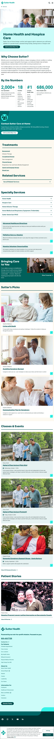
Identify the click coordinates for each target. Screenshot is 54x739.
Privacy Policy (11, 737)
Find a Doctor (4, 649)
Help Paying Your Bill (6, 662)
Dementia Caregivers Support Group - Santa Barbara (22, 558)
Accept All (48, 734)
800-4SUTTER (6, 638)
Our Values (4, 681)
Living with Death (9, 326)
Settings (48, 730)
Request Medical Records (7, 659)
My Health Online (5, 654)
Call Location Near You (11, 47)
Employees (4, 687)
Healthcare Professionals (7, 690)
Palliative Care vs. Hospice (13, 235)
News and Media (6, 692)
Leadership (4, 679)
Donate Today (7, 703)
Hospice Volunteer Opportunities (15, 246)
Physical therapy (7, 162)
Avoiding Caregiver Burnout (13, 369)
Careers (3, 676)
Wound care (5, 170)
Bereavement (6, 151)
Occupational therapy (8, 156)
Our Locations (4, 651)
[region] (27, 732)
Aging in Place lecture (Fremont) (15, 512)
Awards (3, 673)
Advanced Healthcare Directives (15, 223)
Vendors (3, 695)
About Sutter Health (6, 668)
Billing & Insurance (5, 657)
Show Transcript (46, 275)
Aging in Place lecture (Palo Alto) (15, 465)
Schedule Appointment (6, 646)
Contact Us (4, 642)
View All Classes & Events (8, 570)
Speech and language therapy (10, 167)
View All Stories (5, 619)
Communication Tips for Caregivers (16, 410)
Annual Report (5, 671)
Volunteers (3, 698)
